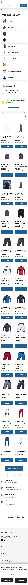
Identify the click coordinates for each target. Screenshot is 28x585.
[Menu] (26, 2)
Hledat (23, 5)
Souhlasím (21, 580)
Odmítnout (7, 580)
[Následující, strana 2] (14, 475)
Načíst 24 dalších (13, 468)
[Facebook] (2, 540)
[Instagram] (4, 540)
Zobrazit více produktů (13, 107)
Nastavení (14, 575)
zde (8, 571)
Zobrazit (7, 146)
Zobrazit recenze (10, 521)
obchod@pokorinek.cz (9, 536)
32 (18, 475)
